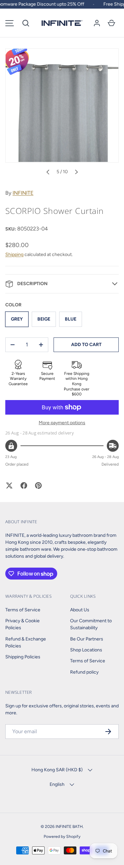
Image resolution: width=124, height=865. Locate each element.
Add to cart (86, 344)
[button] (26, 23)
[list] (62, 105)
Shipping (14, 254)
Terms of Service (22, 610)
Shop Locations (86, 650)
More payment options (62, 423)
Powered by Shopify (62, 836)
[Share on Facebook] (24, 485)
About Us (79, 610)
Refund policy (84, 672)
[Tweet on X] (9, 485)
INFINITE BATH (69, 826)
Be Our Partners (86, 639)
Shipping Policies (22, 657)
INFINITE (23, 193)
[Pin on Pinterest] (38, 485)
